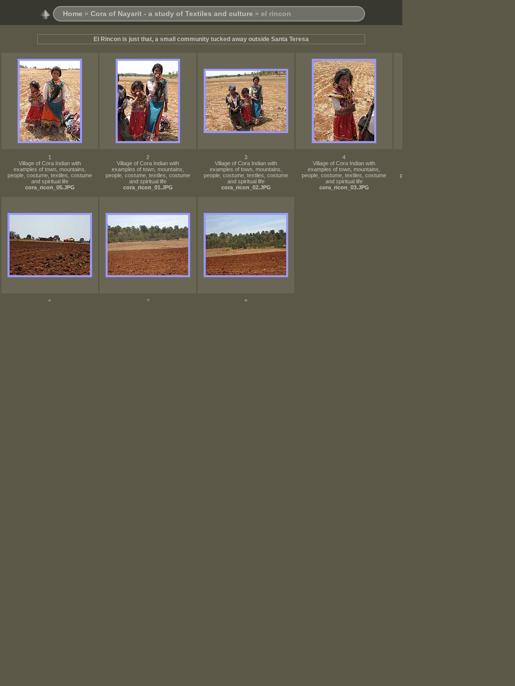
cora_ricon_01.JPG (148, 187)
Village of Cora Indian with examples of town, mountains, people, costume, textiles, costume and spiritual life (50, 172)
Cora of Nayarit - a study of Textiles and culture (172, 14)
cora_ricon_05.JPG (50, 187)
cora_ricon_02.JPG (246, 187)
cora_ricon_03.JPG (344, 187)
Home (72, 14)
